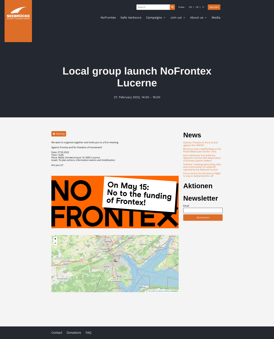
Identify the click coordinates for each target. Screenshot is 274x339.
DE (190, 7)
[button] (115, 261)
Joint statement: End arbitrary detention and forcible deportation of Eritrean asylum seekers (202, 158)
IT (203, 7)
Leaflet (152, 291)
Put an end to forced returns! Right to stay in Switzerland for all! (202, 174)
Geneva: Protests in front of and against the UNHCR (200, 144)
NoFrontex (108, 17)
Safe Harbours (130, 17)
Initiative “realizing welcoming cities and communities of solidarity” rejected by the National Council (202, 167)
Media (216, 17)
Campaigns (154, 17)
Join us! (176, 17)
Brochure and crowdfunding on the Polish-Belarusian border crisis (202, 150)
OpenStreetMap (163, 291)
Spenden (214, 7)
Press (181, 7)
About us (196, 17)
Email (186, 205)
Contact (56, 333)
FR (197, 7)
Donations (74, 333)
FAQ (88, 333)
